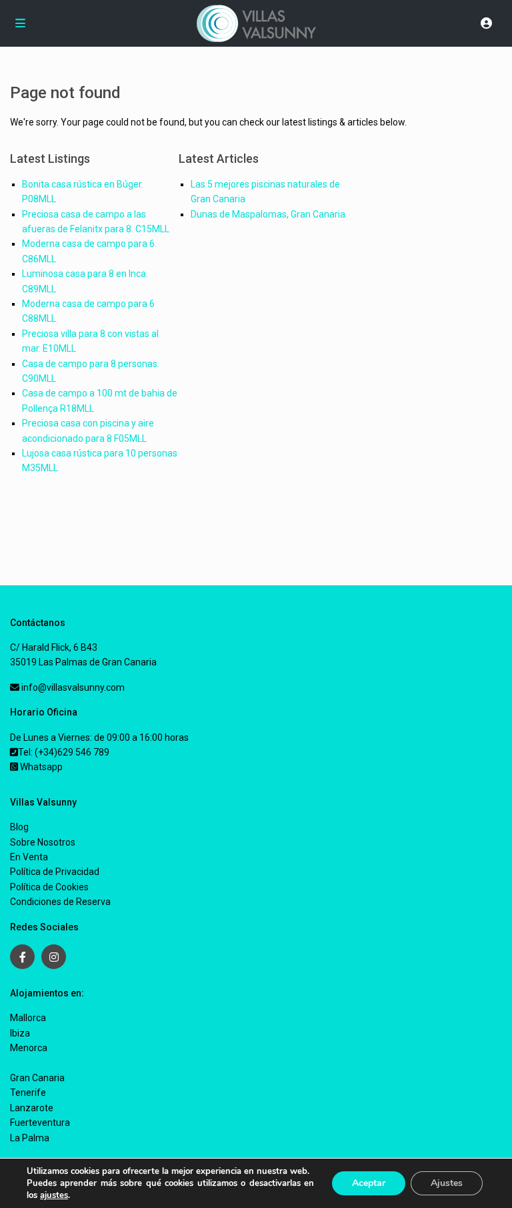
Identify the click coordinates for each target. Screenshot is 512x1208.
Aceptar (368, 1183)
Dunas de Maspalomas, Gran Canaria (268, 214)
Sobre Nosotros (42, 842)
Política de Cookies (49, 887)
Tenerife (28, 1092)
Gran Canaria (37, 1078)
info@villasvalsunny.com (72, 687)
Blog (19, 827)
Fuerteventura (40, 1122)
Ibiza (20, 1033)
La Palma (29, 1138)
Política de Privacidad (54, 871)
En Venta (29, 857)
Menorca (28, 1047)
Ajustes (447, 1183)
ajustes (54, 1195)
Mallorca (28, 1017)
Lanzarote (31, 1108)
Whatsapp (40, 767)
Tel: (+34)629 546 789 (63, 752)
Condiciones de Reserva (60, 901)
